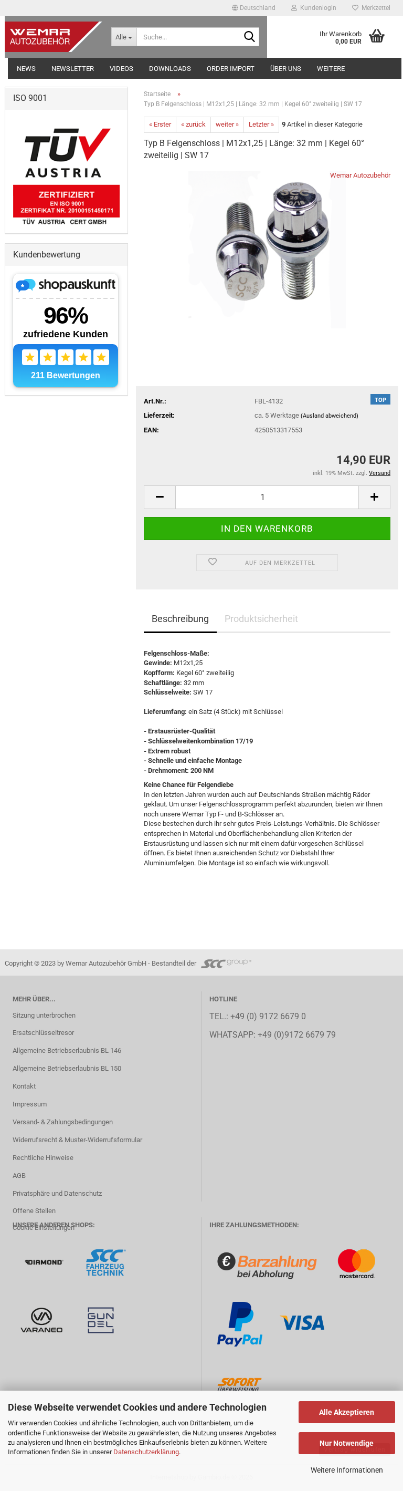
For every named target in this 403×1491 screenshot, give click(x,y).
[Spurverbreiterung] (106, 1262)
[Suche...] (249, 37)
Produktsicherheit (261, 618)
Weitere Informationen (347, 1470)
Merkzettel (374, 8)
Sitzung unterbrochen (44, 1015)
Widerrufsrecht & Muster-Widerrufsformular (77, 1140)
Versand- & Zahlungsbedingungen (63, 1122)
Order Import (230, 69)
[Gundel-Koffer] (101, 1319)
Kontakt (24, 1086)
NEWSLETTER (72, 69)
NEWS (26, 69)
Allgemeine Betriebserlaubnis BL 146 (67, 1050)
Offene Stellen (34, 1211)
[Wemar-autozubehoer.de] (54, 37)
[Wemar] (45, 1262)
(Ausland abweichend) (329, 415)
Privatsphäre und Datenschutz (57, 1193)
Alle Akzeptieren (346, 1412)
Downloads (170, 69)
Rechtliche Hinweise (43, 1158)
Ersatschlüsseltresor (43, 1033)
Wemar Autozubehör (360, 175)
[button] (253, 8)
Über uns (285, 69)
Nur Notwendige (347, 1443)
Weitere (331, 69)
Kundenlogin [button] (316, 8)
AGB (19, 1175)
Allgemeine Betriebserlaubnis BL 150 (67, 1068)
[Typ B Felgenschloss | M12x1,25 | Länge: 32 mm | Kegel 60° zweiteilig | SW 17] (267, 249)
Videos (121, 69)
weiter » (227, 124)
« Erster (160, 124)
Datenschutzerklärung (146, 1452)
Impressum (30, 1104)
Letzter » (261, 124)
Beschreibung (180, 618)
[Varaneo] (42, 1319)
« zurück (193, 124)
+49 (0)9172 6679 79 (297, 1035)
